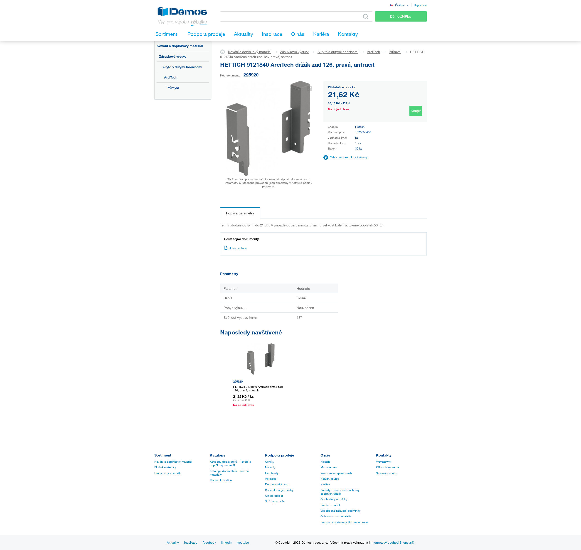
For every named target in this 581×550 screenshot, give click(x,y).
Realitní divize (329, 478)
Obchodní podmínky (333, 499)
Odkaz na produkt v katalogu (349, 157)
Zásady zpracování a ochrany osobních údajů (339, 491)
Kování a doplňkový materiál (180, 46)
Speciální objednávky (279, 490)
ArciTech (170, 77)
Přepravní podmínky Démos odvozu (344, 522)
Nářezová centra (386, 473)
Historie (325, 461)
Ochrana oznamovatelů (335, 516)
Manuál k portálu (221, 480)
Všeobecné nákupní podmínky (340, 510)
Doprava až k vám (277, 484)
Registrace (420, 5)
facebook (209, 542)
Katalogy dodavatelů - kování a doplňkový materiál (230, 463)
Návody (270, 467)
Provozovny (383, 461)
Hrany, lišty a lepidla (167, 473)
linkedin (226, 542)
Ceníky (269, 461)
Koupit (416, 111)
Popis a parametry (240, 213)
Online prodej (274, 495)
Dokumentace (238, 248)
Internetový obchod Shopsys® (392, 542)
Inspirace (190, 542)
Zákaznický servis (388, 467)
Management (328, 467)
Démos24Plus (400, 16)
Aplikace (270, 478)
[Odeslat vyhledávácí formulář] (365, 16)
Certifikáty (271, 473)
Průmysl (173, 88)
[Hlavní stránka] (224, 51)
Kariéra (325, 484)
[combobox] (399, 5)
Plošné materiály (165, 467)
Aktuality (173, 542)
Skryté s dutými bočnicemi (182, 67)
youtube (243, 542)
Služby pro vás (275, 501)
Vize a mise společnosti (336, 473)
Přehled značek (330, 505)
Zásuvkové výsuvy (172, 56)
